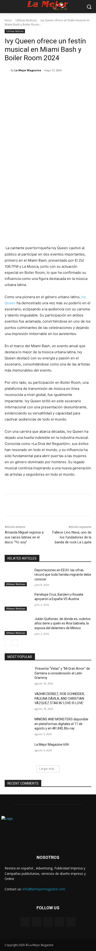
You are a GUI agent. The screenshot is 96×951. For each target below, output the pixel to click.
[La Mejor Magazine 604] (18, 751)
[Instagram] (59, 921)
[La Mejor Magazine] (8, 70)
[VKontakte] (70, 921)
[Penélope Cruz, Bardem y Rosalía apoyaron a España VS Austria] (18, 601)
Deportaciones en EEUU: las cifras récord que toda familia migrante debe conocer (62, 574)
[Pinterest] (45, 82)
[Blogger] (25, 921)
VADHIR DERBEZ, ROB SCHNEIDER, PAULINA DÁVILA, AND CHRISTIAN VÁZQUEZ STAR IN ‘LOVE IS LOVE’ (59, 698)
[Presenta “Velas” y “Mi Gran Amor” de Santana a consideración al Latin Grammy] (18, 675)
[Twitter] (34, 82)
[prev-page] (7, 643)
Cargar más (46, 769)
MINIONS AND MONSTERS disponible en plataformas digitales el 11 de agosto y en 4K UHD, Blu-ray (61, 723)
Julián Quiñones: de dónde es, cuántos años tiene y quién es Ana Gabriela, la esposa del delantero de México (62, 623)
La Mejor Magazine (27, 70)
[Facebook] (24, 82)
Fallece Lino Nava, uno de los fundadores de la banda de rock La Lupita (71, 537)
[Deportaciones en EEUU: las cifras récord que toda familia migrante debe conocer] (18, 577)
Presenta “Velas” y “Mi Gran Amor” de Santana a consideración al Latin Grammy (62, 673)
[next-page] (15, 643)
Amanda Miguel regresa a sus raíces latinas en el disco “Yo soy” (24, 537)
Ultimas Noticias (26, 20)
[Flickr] (47, 921)
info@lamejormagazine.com (44, 889)
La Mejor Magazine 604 (51, 744)
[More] (67, 82)
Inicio (8, 20)
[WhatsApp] (56, 82)
